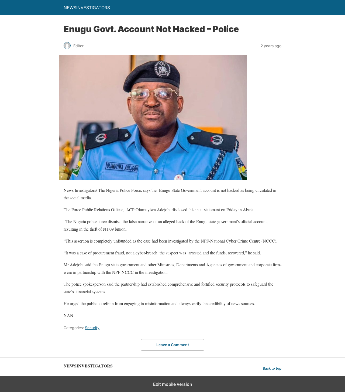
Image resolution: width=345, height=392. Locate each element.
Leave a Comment (172, 344)
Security (92, 327)
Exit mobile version (172, 384)
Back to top (272, 368)
